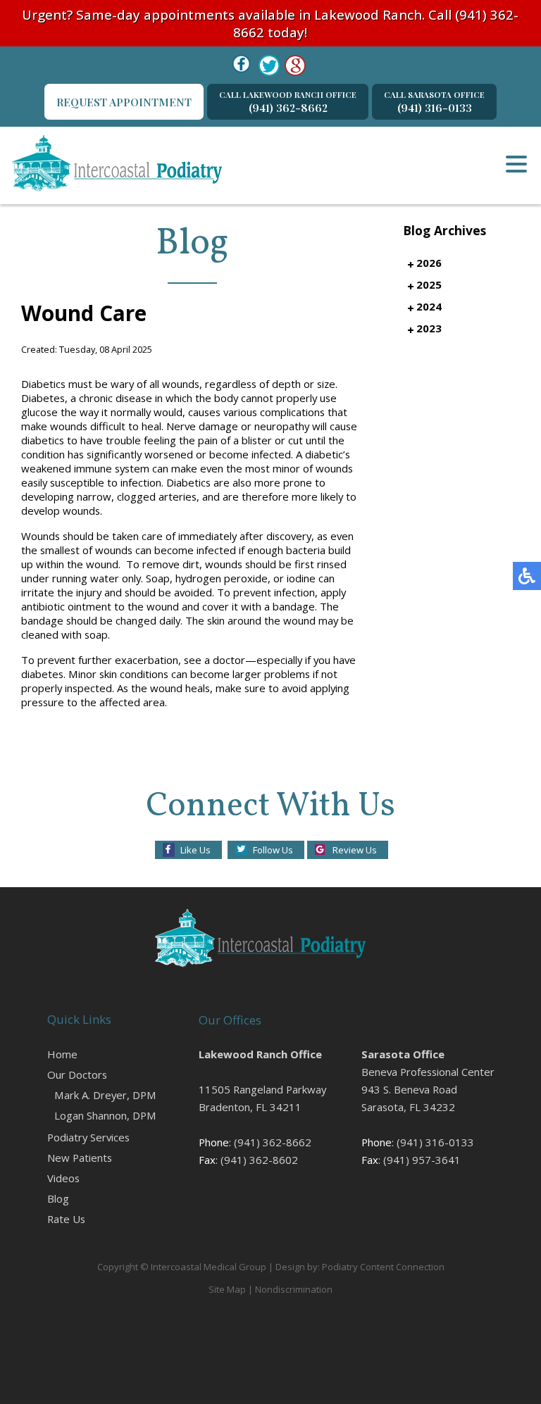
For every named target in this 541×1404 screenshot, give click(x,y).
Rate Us (66, 1219)
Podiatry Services (88, 1137)
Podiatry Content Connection (383, 1266)
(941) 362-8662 (287, 102)
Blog (58, 1198)
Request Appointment (124, 101)
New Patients (79, 1158)
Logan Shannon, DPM (105, 1115)
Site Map (227, 1289)
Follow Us (273, 850)
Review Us (354, 850)
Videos (63, 1178)
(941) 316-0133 (434, 102)
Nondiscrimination (293, 1289)
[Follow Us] (269, 65)
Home (62, 1054)
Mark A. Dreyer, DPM (105, 1095)
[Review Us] (295, 65)
